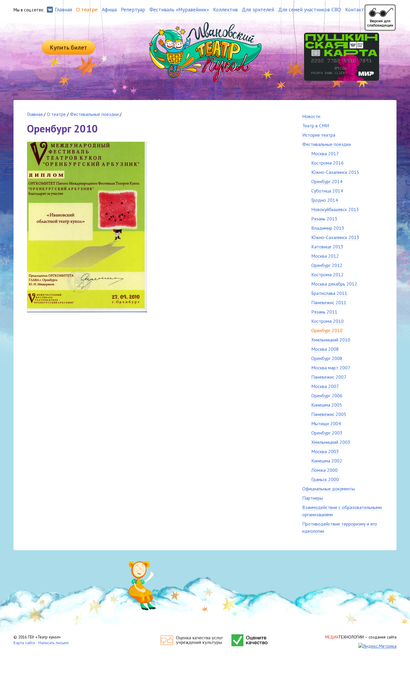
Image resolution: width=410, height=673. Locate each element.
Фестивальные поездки (94, 114)
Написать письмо (53, 642)
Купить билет (68, 47)
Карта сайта (24, 642)
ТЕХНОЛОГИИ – (360, 637)
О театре (56, 114)
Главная (35, 114)
